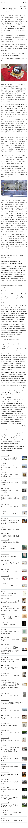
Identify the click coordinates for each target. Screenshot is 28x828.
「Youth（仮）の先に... (21, 6)
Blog (14, 6)
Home (11, 6)
